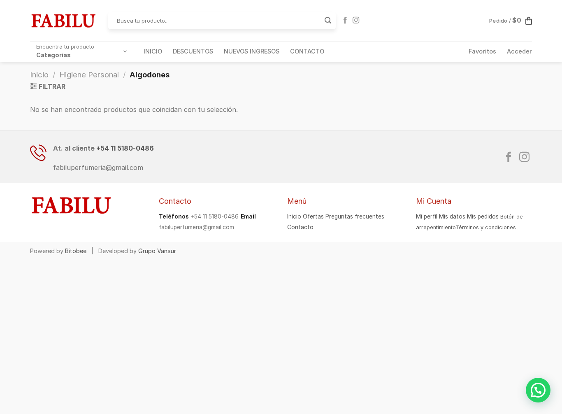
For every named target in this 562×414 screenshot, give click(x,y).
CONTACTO (307, 51)
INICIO (153, 51)
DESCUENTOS (193, 51)
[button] (538, 390)
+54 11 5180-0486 (125, 148)
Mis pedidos (483, 216)
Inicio (39, 74)
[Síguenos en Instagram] (356, 20)
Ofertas (313, 216)
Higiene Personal (89, 74)
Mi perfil (426, 216)
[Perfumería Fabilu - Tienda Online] (63, 20)
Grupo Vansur (157, 250)
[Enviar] (328, 21)
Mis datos (452, 216)
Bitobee (75, 250)
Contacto (300, 227)
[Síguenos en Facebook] (345, 20)
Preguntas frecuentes (354, 216)
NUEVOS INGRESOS (251, 51)
